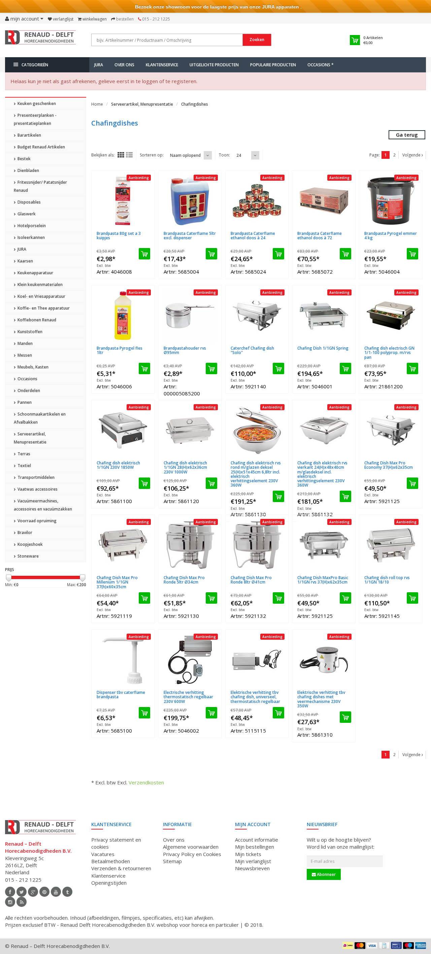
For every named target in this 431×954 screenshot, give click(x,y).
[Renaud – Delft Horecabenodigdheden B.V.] (40, 39)
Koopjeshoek (29, 544)
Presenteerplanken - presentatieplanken (35, 119)
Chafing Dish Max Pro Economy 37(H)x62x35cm (388, 465)
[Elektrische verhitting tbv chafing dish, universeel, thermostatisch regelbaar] (257, 660)
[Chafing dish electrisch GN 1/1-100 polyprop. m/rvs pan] (391, 316)
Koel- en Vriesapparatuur (40, 296)
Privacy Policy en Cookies (192, 854)
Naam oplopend (185, 155)
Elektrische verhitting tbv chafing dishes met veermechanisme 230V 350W (321, 699)
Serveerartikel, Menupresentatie (30, 438)
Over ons (124, 65)
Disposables (28, 202)
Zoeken (257, 39)
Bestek (23, 159)
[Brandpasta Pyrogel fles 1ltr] (123, 316)
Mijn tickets (248, 854)
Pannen (24, 402)
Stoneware (27, 556)
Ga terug (407, 134)
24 (238, 155)
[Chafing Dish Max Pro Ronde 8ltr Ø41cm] (257, 545)
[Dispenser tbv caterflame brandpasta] (123, 660)
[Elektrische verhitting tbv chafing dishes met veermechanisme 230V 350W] (324, 660)
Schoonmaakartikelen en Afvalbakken (40, 418)
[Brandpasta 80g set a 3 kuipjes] (123, 201)
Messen (24, 355)
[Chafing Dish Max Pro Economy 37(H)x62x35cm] (391, 430)
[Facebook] (10, 892)
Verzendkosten (146, 782)
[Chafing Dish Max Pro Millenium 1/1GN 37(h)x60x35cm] (123, 545)
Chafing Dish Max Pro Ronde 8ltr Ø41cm (251, 580)
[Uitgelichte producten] (21, 902)
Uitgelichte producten (214, 65)
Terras (23, 454)
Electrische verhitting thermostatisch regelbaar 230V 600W (188, 697)
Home (97, 104)
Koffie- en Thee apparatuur (43, 308)
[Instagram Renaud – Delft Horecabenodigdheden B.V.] (10, 902)
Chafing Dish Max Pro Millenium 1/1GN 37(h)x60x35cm (117, 582)
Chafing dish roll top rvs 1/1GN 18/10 (387, 580)
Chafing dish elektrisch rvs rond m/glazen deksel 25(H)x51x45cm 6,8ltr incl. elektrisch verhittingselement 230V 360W (256, 474)
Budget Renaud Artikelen (40, 147)
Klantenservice (162, 65)
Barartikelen (28, 135)
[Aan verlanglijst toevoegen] (136, 229)
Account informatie (256, 839)
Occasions (26, 379)
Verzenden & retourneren (121, 868)
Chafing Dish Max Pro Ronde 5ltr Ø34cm (184, 580)
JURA (98, 65)
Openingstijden (109, 882)
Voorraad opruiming (36, 521)
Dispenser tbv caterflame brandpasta (121, 695)
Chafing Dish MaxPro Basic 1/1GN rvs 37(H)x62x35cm (322, 580)
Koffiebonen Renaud (36, 320)
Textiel (23, 465)
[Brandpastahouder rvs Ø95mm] (190, 316)
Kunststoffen (29, 331)
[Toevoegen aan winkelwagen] (144, 253)
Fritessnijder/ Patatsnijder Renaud (40, 186)
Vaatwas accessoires (37, 489)
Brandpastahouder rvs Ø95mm (185, 350)
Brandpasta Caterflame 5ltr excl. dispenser (190, 236)
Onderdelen (28, 390)
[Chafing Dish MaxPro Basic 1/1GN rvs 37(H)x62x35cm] (324, 545)
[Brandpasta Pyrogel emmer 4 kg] (391, 201)
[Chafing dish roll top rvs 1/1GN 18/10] (391, 545)
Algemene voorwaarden (191, 846)
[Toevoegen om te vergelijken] (147, 229)
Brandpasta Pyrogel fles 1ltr (119, 350)
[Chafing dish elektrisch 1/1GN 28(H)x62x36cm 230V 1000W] (190, 430)
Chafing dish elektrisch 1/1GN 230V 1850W (118, 465)
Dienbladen (27, 170)
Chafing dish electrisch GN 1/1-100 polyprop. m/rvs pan (389, 352)
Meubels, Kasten (32, 367)
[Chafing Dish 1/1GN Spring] (324, 316)
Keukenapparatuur (34, 273)
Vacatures (102, 854)
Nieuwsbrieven (252, 868)
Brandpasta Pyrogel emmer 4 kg (390, 236)
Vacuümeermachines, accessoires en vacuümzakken (43, 505)
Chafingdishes (194, 104)
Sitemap (172, 861)
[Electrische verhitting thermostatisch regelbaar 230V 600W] (190, 660)
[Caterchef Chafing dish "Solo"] (257, 316)
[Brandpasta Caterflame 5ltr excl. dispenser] (190, 201)
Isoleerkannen (30, 237)
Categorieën (35, 65)
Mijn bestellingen (254, 846)
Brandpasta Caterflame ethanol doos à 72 (319, 236)
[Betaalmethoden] (347, 945)
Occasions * (320, 65)
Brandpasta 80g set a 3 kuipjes (119, 236)
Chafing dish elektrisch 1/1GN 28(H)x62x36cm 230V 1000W (185, 467)
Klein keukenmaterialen (39, 284)
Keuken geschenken (36, 103)
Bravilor (24, 532)
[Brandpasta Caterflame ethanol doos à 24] (257, 201)
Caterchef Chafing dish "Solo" (252, 350)
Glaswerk (26, 214)
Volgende (412, 155)
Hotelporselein (31, 225)
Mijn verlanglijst (253, 861)
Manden (24, 343)
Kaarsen (24, 261)
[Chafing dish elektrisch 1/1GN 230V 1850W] (123, 430)
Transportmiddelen (35, 477)
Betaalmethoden (110, 861)
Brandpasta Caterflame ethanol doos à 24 (253, 236)
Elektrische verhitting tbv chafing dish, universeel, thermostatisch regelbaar (255, 697)
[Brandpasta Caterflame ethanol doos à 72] (324, 201)
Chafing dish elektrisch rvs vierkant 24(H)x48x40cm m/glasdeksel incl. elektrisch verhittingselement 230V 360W (322, 474)
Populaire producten (273, 65)
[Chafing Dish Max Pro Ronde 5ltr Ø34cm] (190, 545)
